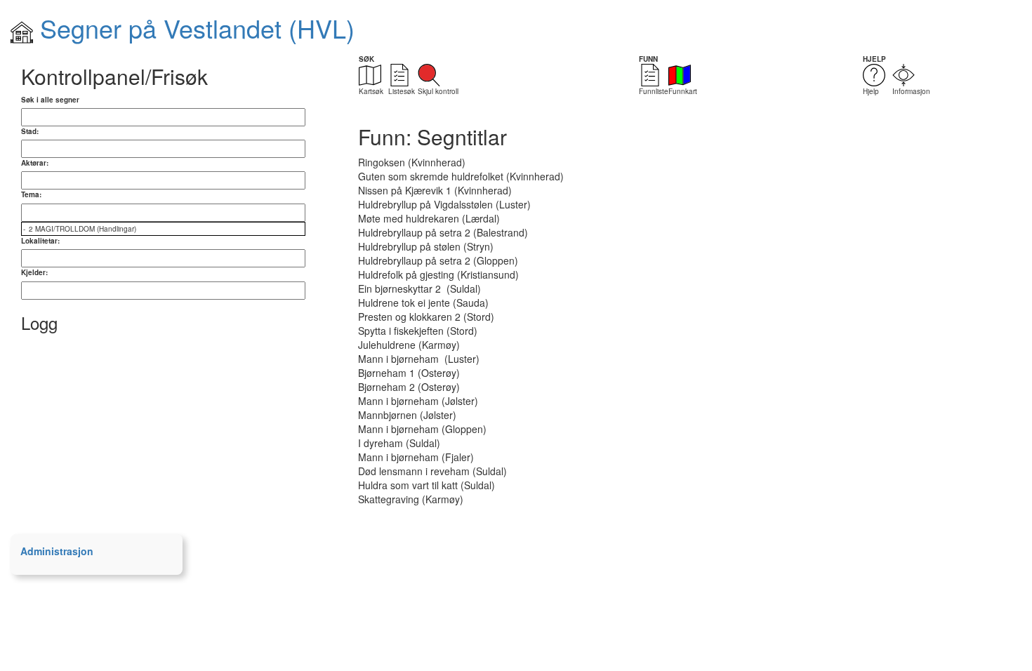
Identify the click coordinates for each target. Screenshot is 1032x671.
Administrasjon (56, 551)
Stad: (30, 131)
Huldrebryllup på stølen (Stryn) (426, 246)
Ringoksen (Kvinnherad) (411, 162)
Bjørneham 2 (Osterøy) (409, 387)
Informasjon (911, 91)
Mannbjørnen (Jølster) (407, 415)
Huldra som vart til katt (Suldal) (426, 485)
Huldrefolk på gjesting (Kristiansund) (438, 274)
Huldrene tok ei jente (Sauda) (423, 302)
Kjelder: (34, 272)
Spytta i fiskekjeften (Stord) (417, 331)
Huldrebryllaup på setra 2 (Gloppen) (438, 260)
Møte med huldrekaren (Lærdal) (429, 218)
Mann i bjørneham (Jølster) (418, 401)
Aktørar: (34, 163)
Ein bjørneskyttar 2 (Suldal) (419, 288)
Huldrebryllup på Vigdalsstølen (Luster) (444, 204)
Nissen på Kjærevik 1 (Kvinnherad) (435, 190)
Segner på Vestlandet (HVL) (194, 28)
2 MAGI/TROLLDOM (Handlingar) (82, 229)
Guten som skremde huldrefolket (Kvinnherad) (461, 176)
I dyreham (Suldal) (399, 443)
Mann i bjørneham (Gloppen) (422, 429)
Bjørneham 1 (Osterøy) (409, 373)
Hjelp (871, 91)
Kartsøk (371, 91)
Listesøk (401, 91)
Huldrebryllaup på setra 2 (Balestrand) (443, 232)
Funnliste (653, 91)
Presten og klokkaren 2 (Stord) (426, 317)
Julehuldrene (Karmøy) (409, 345)
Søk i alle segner (50, 100)
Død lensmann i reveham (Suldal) (432, 471)
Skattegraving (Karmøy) (410, 499)
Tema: (31, 194)
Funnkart (682, 91)
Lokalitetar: (40, 241)
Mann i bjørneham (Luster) (418, 359)
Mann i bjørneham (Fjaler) (416, 457)
